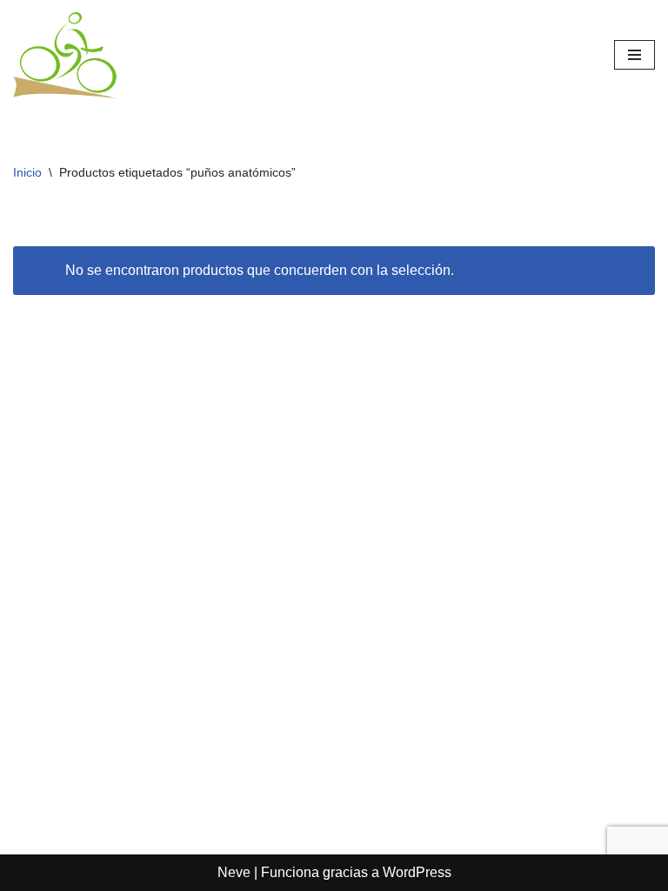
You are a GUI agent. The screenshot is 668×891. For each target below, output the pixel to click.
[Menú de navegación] (634, 55)
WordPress (417, 872)
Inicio (27, 172)
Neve (233, 872)
